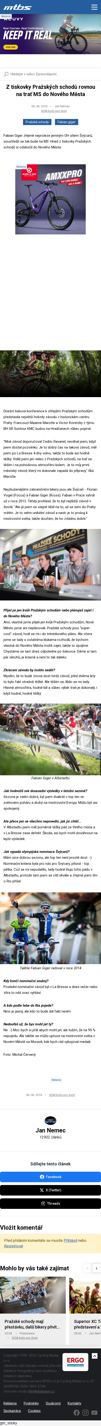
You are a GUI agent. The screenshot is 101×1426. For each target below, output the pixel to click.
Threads (53, 1203)
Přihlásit (70, 1240)
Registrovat (13, 1246)
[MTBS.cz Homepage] (18, 7)
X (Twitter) (53, 1190)
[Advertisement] (50, 296)
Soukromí (53, 1403)
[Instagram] (85, 1413)
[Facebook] (77, 1413)
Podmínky (31, 1403)
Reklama (10, 1403)
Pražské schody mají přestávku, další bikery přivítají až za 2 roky (33, 1324)
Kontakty (74, 1403)
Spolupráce (12, 1411)
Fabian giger (67, 122)
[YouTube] (94, 1413)
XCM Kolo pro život (54, 111)
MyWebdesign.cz (41, 1391)
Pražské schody (37, 122)
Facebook (53, 1177)
